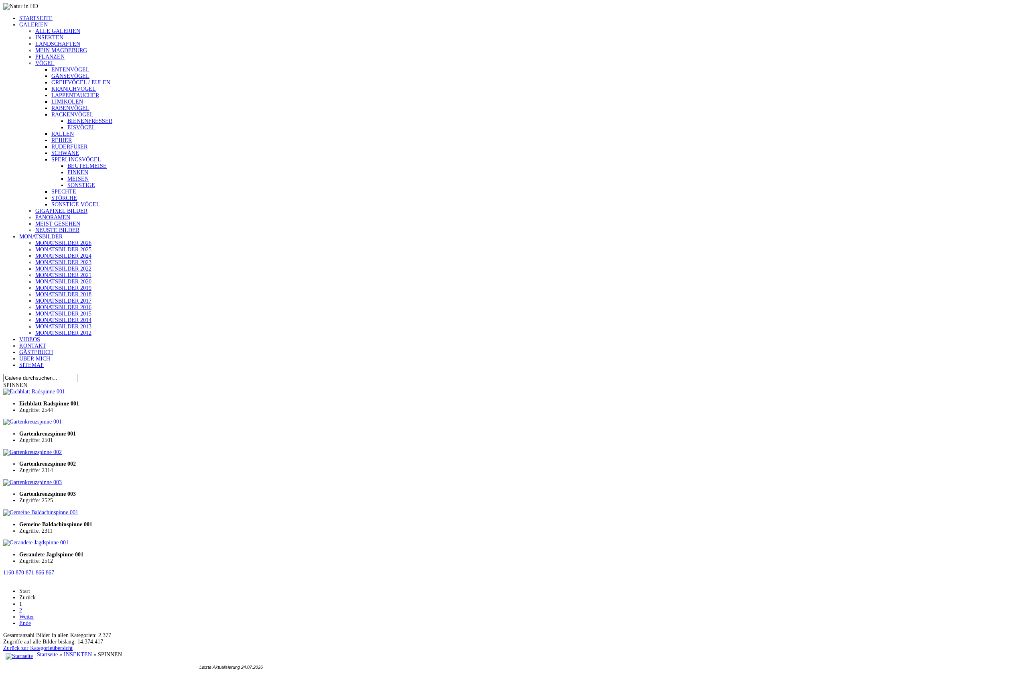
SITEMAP (31, 365)
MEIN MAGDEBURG (61, 50)
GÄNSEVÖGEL (70, 76)
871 (30, 573)
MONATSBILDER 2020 (63, 282)
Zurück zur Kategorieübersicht (38, 648)
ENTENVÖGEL (70, 70)
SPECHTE (63, 192)
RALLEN (62, 134)
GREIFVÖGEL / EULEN (80, 82)
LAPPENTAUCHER (75, 95)
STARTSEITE (36, 18)
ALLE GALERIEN (57, 31)
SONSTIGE (81, 185)
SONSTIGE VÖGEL (75, 205)
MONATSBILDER (41, 237)
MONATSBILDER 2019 (63, 288)
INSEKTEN (49, 38)
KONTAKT (32, 346)
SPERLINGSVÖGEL (76, 160)
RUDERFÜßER (69, 147)
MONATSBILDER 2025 (63, 249)
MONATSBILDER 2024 (63, 256)
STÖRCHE (64, 198)
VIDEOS (29, 339)
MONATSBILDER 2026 (63, 243)
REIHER (61, 140)
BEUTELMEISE (87, 166)
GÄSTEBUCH (36, 352)
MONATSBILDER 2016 (63, 307)
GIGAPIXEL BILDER (61, 211)
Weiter (26, 617)
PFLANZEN (50, 57)
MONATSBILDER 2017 (63, 301)
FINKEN (77, 172)
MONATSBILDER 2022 (63, 269)
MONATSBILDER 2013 (63, 327)
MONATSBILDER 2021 (63, 275)
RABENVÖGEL (70, 108)
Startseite (47, 655)
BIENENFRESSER (89, 121)
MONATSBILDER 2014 (63, 320)
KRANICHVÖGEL (73, 89)
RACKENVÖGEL (72, 115)
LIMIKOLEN (67, 102)
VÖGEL (45, 63)
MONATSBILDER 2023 (63, 262)
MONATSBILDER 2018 (63, 294)
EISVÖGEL (81, 127)
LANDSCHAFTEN (57, 44)
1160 (8, 573)
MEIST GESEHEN (57, 224)
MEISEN (78, 179)
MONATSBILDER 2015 (63, 314)
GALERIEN (33, 25)
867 (50, 573)
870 (20, 573)
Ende (25, 623)
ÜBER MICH (34, 359)
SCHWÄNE (65, 153)
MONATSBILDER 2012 (63, 333)
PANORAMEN (52, 217)
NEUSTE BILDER (57, 230)
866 (40, 573)
